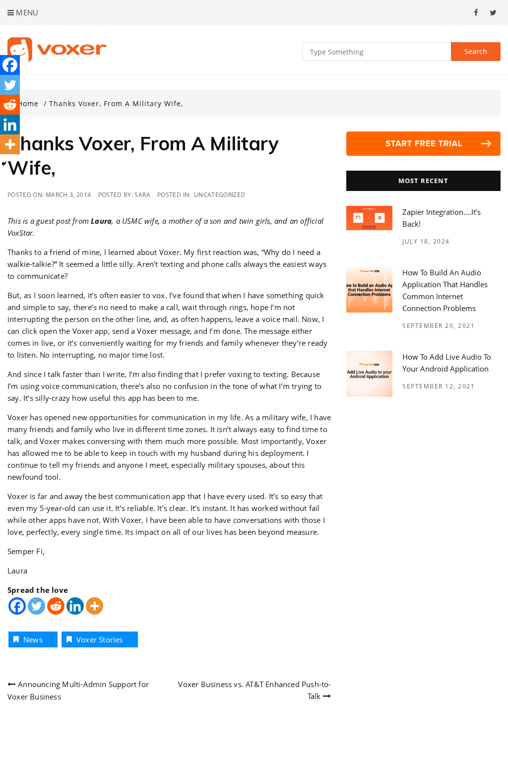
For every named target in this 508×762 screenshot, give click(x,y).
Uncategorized (220, 194)
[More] (94, 606)
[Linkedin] (75, 606)
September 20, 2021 (438, 325)
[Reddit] (55, 606)
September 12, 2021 (438, 386)
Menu (26, 12)
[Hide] (4, 164)
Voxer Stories (99, 639)
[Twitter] (36, 606)
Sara (142, 194)
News (33, 639)
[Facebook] (17, 606)
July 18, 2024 (426, 241)
